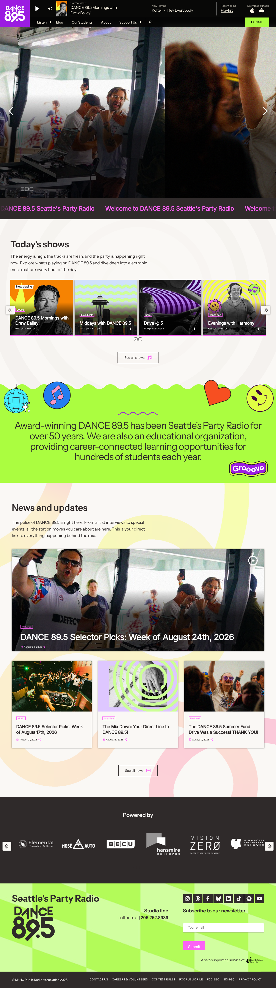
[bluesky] (218, 898)
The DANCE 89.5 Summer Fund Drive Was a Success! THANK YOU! (223, 729)
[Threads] (197, 898)
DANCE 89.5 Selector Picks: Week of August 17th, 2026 (49, 729)
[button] (22, 189)
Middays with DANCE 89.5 (105, 323)
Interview (109, 718)
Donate (257, 22)
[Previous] (12, 111)
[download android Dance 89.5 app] (261, 10)
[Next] (264, 111)
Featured (26, 626)
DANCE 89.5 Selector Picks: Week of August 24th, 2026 (127, 637)
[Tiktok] (239, 898)
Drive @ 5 (153, 323)
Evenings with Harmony (231, 323)
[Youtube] (259, 898)
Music (21, 718)
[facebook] (208, 898)
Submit (194, 947)
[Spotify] (249, 898)
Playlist (227, 10)
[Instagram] (187, 898)
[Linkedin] (228, 898)
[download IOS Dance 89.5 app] (252, 10)
